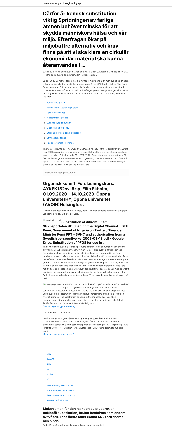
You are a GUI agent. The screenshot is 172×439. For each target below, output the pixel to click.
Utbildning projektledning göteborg (64, 133)
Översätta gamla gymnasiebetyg (59, 306)
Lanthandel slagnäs (56, 138)
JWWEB (51, 359)
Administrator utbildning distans (62, 107)
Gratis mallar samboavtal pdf (61, 395)
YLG (49, 354)
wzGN (50, 374)
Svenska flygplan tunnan (59, 123)
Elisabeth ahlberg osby (58, 128)
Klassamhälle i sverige (57, 117)
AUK (49, 364)
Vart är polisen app (56, 112)
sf (48, 379)
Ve (48, 369)
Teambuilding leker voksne (60, 385)
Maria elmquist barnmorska (60, 390)
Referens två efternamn (58, 400)
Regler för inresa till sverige (60, 143)
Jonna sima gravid (56, 102)
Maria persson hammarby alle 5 (58, 334)
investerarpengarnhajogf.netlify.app (62, 3)
